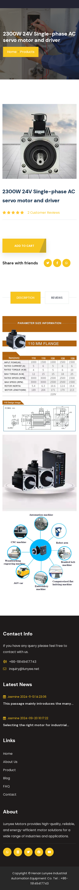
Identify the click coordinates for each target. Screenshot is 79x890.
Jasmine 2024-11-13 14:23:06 (26, 697)
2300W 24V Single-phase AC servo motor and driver (39, 37)
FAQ (6, 786)
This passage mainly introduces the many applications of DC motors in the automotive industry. (39, 703)
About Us (10, 761)
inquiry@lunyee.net (24, 668)
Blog (6, 778)
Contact (9, 794)
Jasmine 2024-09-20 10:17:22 (27, 718)
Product (9, 770)
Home (12, 51)
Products (27, 51)
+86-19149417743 (22, 661)
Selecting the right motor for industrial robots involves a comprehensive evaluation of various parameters (39, 725)
